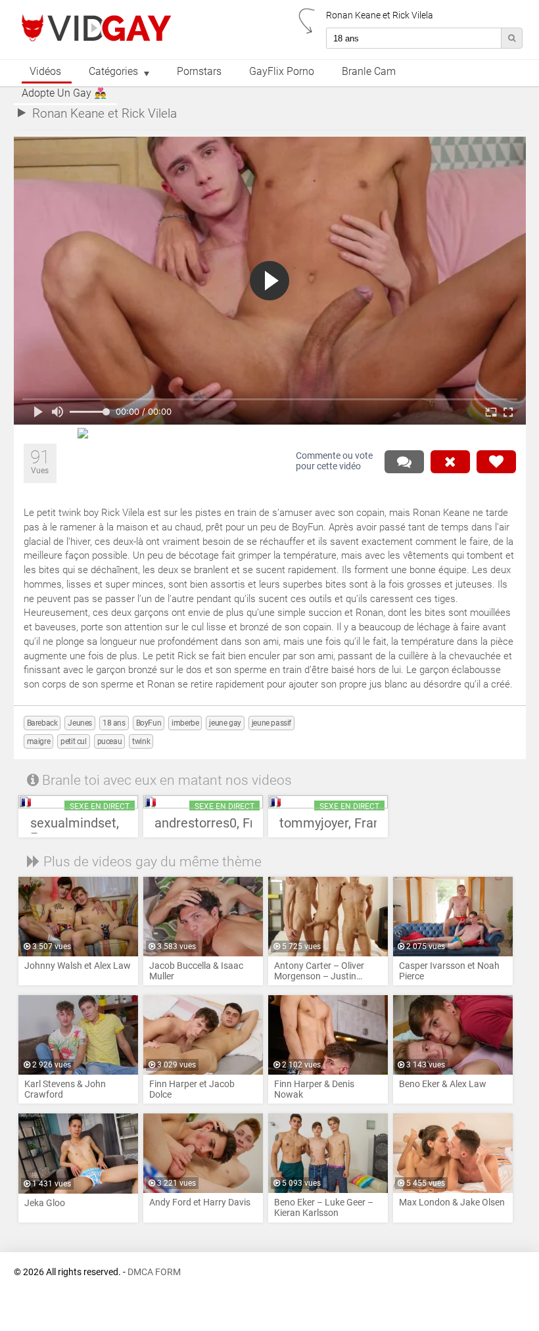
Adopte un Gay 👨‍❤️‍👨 (64, 93)
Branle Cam (369, 72)
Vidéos (45, 72)
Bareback (42, 723)
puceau (109, 741)
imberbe (185, 723)
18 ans (114, 723)
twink (141, 741)
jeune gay (225, 723)
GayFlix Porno (281, 72)
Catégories (113, 72)
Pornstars (199, 72)
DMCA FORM (154, 1272)
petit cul (73, 741)
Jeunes (80, 723)
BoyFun (149, 723)
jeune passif (271, 723)
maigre (39, 741)
